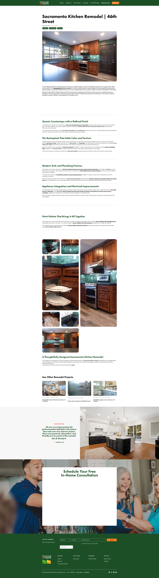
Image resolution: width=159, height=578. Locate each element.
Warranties (86, 572)
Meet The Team (107, 558)
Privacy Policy (95, 543)
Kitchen (59, 558)
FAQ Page (106, 561)
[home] (44, 3)
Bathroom (60, 561)
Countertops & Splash (63, 563)
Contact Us (115, 3)
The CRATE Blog (92, 558)
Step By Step (76, 558)
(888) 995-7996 (105, 3)
